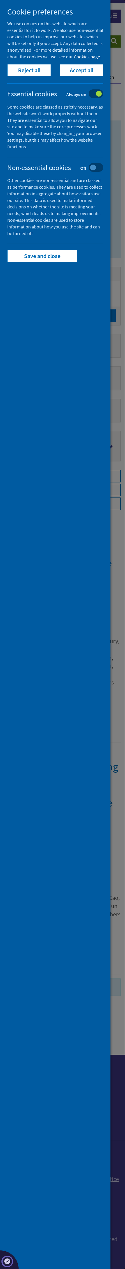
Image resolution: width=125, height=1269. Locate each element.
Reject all (29, 70)
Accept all (81, 70)
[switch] (60, 94)
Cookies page (87, 57)
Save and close (42, 255)
